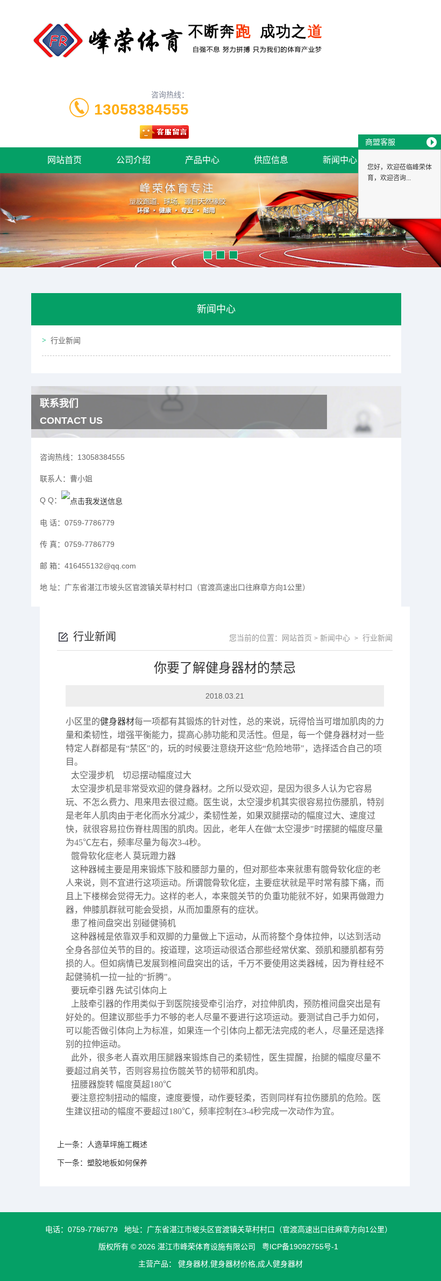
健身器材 (117, 721)
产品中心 (202, 160)
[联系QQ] (92, 500)
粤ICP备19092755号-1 (300, 1246)
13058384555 (141, 109)
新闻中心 (340, 160)
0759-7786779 (93, 1229)
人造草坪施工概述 (117, 1144)
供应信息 (271, 160)
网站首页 (64, 160)
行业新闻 (66, 340)
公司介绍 (133, 160)
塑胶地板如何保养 (117, 1162)
